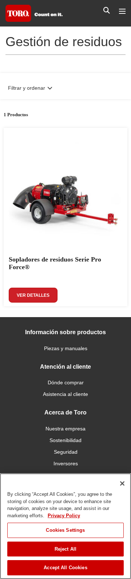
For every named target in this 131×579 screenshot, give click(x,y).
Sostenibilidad (65, 440)
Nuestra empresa (65, 429)
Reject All (65, 549)
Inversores (65, 463)
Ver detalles (33, 295)
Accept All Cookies (65, 567)
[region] (65, 526)
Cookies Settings (65, 530)
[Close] (122, 483)
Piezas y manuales (65, 348)
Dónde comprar (66, 382)
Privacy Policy (64, 515)
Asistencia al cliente (65, 394)
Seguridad (66, 452)
